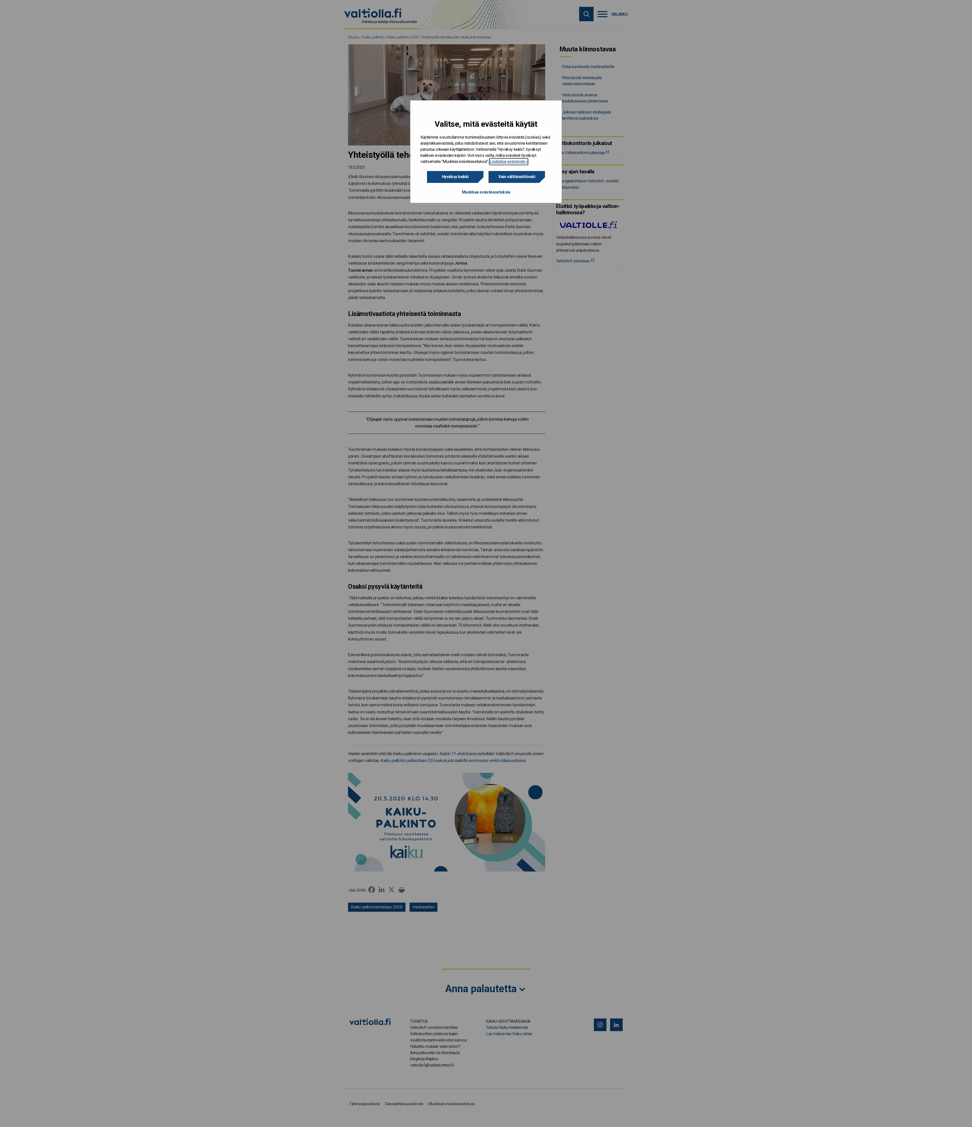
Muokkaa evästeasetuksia (486, 192)
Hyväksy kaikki (455, 176)
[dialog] (486, 151)
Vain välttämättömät (516, 176)
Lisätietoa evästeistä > (509, 161)
